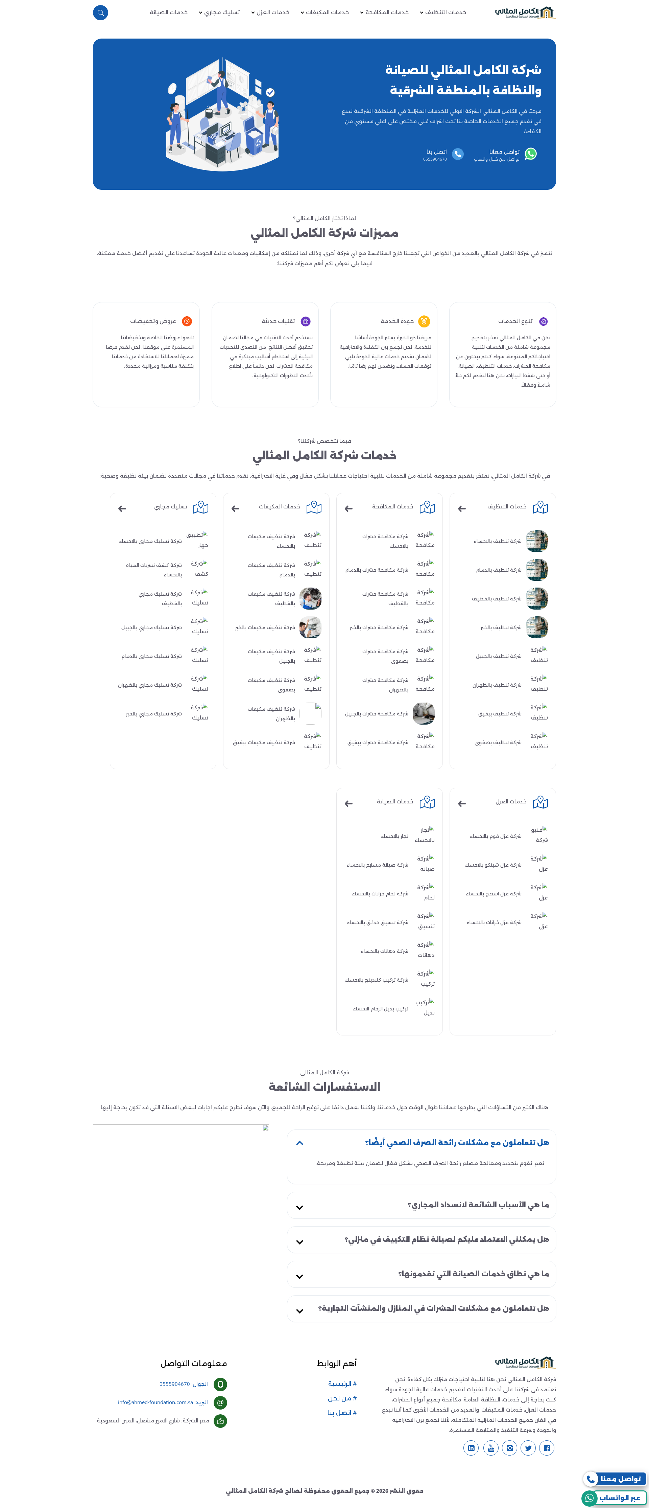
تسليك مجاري (222, 12)
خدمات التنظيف (445, 12)
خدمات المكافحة (387, 12)
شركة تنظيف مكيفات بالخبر (265, 627)
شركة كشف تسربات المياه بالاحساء (154, 570)
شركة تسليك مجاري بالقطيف (160, 599)
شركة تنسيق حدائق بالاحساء (377, 922)
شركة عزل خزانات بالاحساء (494, 922)
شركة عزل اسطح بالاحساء (494, 894)
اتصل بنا (340, 1413)
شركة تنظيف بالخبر (501, 627)
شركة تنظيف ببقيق (500, 714)
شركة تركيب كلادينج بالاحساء (376, 980)
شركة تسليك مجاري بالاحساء (150, 541)
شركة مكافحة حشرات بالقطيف (385, 599)
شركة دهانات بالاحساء (384, 951)
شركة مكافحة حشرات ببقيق (377, 742)
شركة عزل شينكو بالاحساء (493, 865)
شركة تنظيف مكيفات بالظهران (271, 714)
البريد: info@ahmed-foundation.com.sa (163, 1402)
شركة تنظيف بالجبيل (499, 656)
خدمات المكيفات (327, 12)
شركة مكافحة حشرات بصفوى (385, 656)
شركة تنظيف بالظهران (497, 685)
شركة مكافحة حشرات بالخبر (379, 627)
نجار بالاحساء (394, 836)
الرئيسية (340, 1384)
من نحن (340, 1398)
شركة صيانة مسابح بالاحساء (377, 865)
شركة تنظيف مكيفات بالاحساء (271, 541)
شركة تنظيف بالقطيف (497, 599)
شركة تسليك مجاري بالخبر (154, 714)
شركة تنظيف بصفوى (498, 742)
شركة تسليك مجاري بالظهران (150, 685)
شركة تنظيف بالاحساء (498, 541)
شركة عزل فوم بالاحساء (496, 836)
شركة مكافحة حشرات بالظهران (385, 685)
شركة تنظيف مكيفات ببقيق (264, 742)
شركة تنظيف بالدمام (499, 570)
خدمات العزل (273, 12)
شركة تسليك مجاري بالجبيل (151, 627)
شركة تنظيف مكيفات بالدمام (271, 570)
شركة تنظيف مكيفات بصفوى (271, 685)
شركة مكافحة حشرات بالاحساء (385, 541)
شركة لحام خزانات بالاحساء (380, 894)
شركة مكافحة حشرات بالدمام (376, 570)
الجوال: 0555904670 (184, 1384)
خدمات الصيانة (169, 12)
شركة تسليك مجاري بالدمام (151, 656)
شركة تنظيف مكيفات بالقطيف (271, 599)
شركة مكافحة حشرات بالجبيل (376, 714)
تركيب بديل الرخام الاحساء (380, 1009)
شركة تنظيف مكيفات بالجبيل (271, 656)
